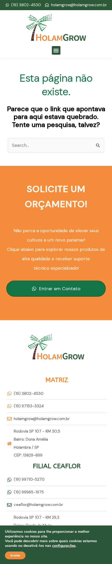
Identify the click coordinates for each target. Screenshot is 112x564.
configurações (64, 545)
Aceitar (15, 555)
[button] (56, 50)
